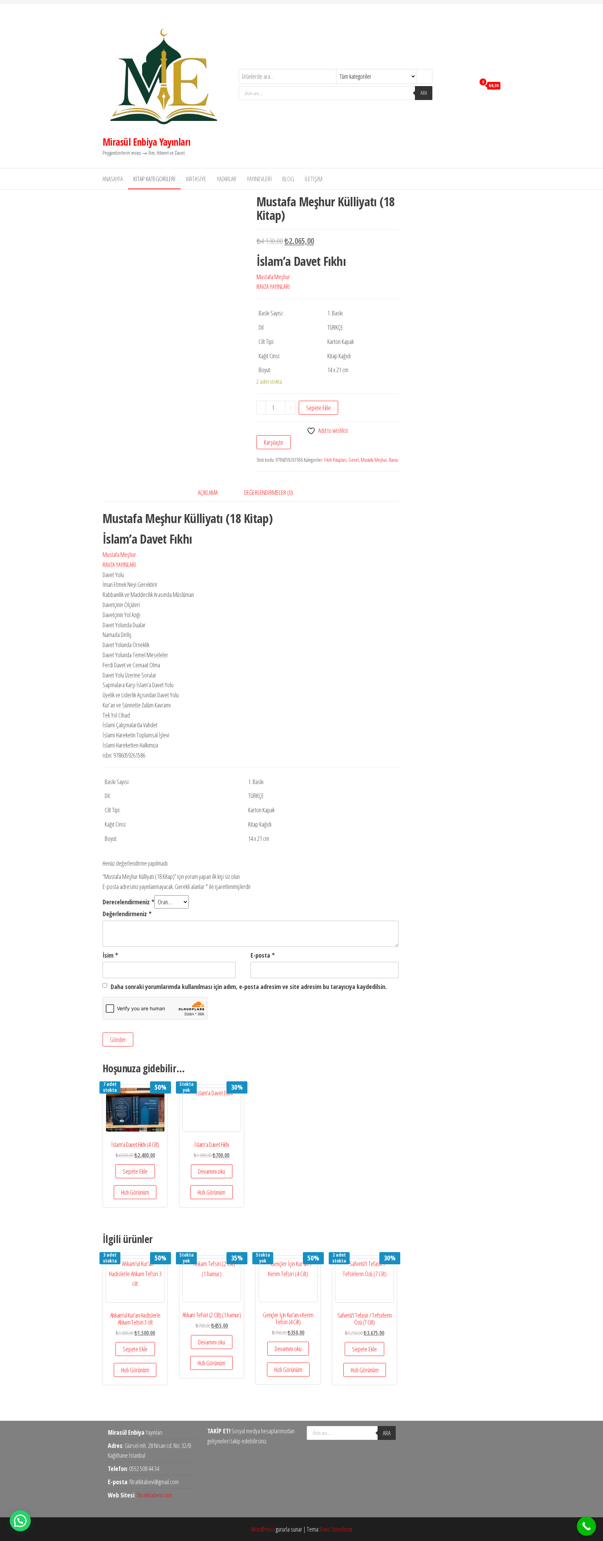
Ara (423, 93)
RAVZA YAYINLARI (273, 286)
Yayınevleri (259, 179)
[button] (20, 1520)
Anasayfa (113, 179)
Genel (354, 460)
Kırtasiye (196, 179)
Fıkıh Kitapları (335, 460)
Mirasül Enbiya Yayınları (147, 141)
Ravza (393, 460)
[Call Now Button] (586, 1526)
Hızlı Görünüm (135, 1192)
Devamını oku (211, 1171)
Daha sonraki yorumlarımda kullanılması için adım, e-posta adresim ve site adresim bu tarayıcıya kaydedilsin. (249, 986)
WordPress (263, 1529)
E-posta (263, 955)
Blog (288, 179)
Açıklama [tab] (208, 492)
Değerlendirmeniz (127, 914)
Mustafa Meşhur (273, 277)
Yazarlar (226, 179)
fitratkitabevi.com (154, 1495)
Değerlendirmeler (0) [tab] (268, 492)
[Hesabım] (468, 85)
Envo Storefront (336, 1529)
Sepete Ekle (318, 408)
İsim (110, 955)
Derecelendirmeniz (128, 902)
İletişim (313, 179)
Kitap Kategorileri (154, 179)
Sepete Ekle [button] (135, 1171)
